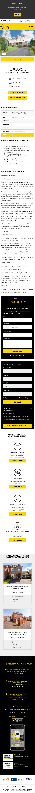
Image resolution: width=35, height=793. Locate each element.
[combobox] (6, 327)
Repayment (8, 398)
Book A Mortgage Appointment (17, 426)
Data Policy (22, 789)
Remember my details (18, 355)
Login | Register (28, 21)
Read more (17, 9)
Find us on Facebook (18, 712)
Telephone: (6, 324)
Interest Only (24, 398)
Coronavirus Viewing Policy (10, 789)
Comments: (6, 338)
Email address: (7, 331)
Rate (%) (5, 383)
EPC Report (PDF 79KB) (18, 131)
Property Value (7, 368)
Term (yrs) (6, 390)
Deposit (5, 375)
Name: (5, 316)
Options (17, 59)
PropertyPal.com (26, 790)
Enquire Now (17, 351)
